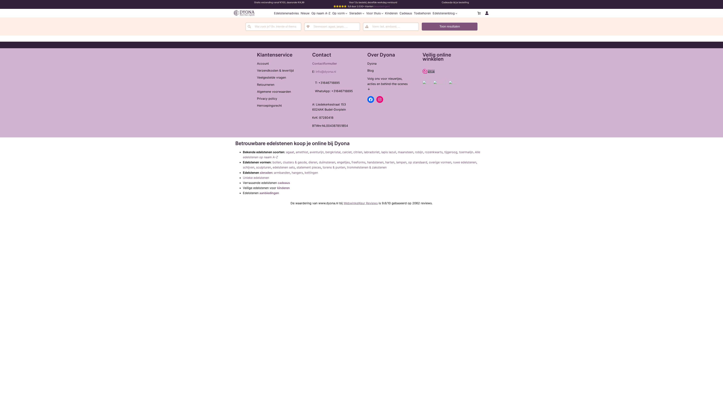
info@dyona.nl (326, 71)
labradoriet (372, 152)
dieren (312, 162)
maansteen (405, 152)
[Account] (487, 13)
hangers (297, 172)
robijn (419, 152)
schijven (248, 167)
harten (389, 162)
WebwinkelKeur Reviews (361, 203)
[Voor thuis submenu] (382, 13)
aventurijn (317, 152)
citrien (357, 152)
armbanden (282, 172)
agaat (290, 152)
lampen (401, 162)
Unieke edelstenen (256, 178)
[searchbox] (334, 27)
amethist (302, 152)
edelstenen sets (284, 167)
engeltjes (343, 162)
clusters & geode (295, 162)
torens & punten (334, 167)
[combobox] (332, 27)
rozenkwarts (434, 152)
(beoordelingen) (381, 6)
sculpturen (263, 167)
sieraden (266, 172)
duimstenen (327, 162)
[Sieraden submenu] (363, 13)
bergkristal (333, 152)
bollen (276, 162)
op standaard (417, 162)
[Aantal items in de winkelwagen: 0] (479, 13)
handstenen (375, 162)
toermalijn (466, 152)
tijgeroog (450, 152)
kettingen (311, 172)
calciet (347, 152)
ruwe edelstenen (464, 162)
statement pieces (309, 167)
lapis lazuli (388, 152)
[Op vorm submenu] (346, 13)
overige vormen (440, 162)
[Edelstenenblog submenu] (456, 13)
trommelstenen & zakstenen (367, 167)
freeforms (358, 162)
